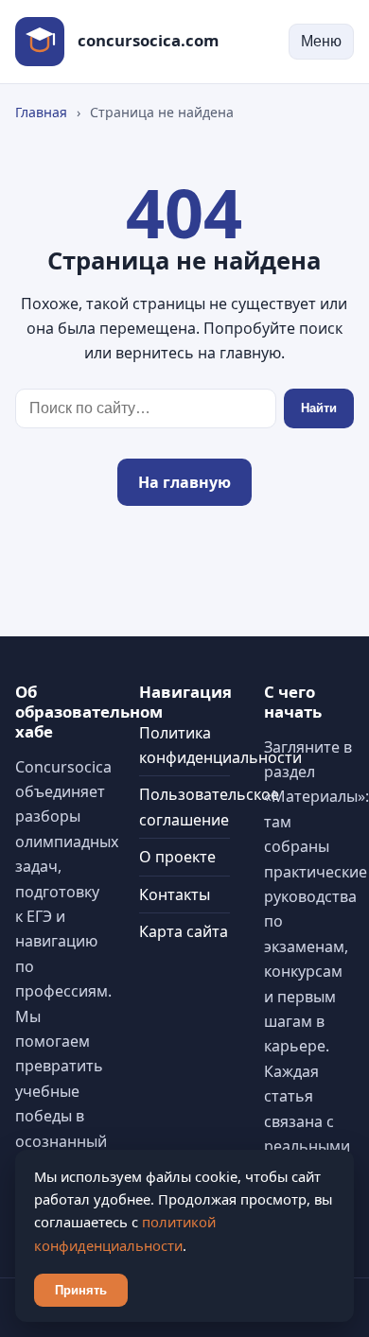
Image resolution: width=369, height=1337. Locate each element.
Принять (81, 1290)
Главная (41, 112)
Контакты (174, 894)
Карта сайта (183, 931)
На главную (184, 482)
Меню (321, 41)
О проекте (177, 856)
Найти (319, 408)
